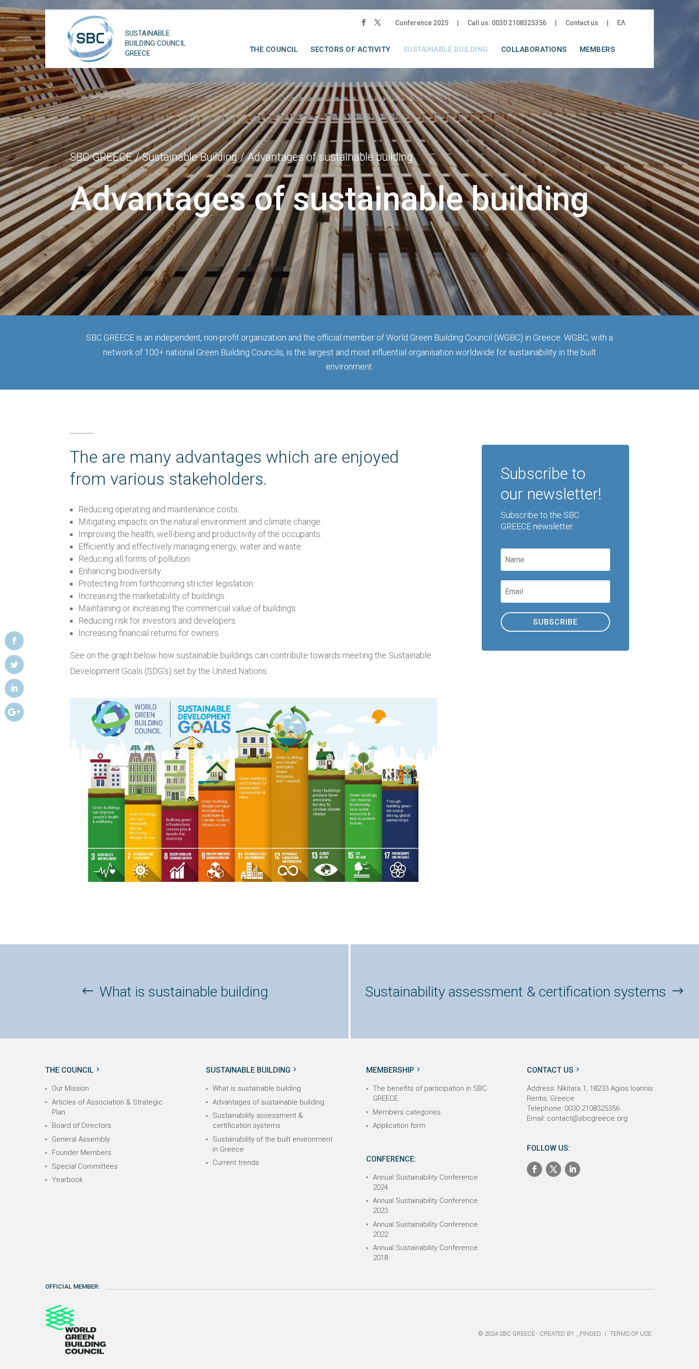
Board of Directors (81, 1125)
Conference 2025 (421, 23)
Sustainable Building (445, 50)
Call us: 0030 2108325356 (506, 23)
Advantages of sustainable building (268, 1102)
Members (597, 50)
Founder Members (81, 1152)
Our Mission (70, 1088)
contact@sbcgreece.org (587, 1118)
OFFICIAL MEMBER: (72, 1286)
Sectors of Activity (350, 50)
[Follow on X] (553, 1169)
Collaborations (534, 50)
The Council (274, 50)
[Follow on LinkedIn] (572, 1169)
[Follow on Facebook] (534, 1169)
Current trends (236, 1162)
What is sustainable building (183, 991)
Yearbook (67, 1179)
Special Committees (85, 1166)
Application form (399, 1125)
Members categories (407, 1112)
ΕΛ (621, 23)
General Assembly (81, 1139)
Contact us (581, 23)
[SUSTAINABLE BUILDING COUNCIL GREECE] (91, 46)
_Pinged (589, 1333)
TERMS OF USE (630, 1333)
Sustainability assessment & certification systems (515, 991)
